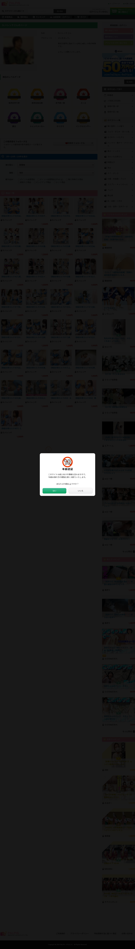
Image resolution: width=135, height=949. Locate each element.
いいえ (80, 491)
